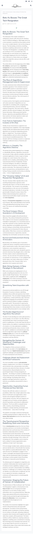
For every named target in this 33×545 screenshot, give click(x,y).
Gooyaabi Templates (25, 542)
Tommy (5, 23)
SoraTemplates (11, 542)
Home (4, 12)
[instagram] (31, 1)
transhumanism (9, 12)
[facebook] (26, 1)
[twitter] (29, 1)
